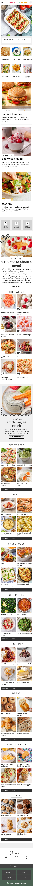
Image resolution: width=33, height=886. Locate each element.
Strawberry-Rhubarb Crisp (6, 378)
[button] (2, 2)
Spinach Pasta (22, 514)
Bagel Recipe (6, 713)
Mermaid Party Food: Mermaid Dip (24, 765)
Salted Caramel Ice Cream (8, 683)
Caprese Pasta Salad (6, 634)
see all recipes (8, 489)
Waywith (24, 883)
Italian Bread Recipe (22, 714)
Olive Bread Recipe (24, 734)
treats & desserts (27, 77)
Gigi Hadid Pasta (7, 357)
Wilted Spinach (6, 614)
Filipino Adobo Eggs (22, 485)
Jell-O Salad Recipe (24, 335)
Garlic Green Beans (24, 633)
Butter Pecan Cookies (6, 835)
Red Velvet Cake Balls (23, 313)
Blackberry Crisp (7, 664)
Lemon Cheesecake (24, 682)
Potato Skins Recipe (6, 485)
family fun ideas (16, 60)
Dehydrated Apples (24, 785)
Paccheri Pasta (6, 514)
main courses (27, 59)
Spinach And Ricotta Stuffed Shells (16, 40)
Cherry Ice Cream (13, 159)
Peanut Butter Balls (24, 664)
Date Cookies (6, 815)
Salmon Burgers (12, 114)
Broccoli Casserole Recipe (24, 564)
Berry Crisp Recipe (24, 357)
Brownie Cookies (23, 815)
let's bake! (5, 59)
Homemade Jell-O (7, 312)
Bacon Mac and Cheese (23, 585)
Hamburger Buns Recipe (7, 735)
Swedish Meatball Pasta (24, 534)
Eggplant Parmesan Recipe (7, 585)
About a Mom (18, 2)
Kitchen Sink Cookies (22, 835)
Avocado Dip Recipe (24, 465)
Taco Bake (4, 563)
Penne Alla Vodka (23, 377)
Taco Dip (7, 203)
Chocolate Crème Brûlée (7, 336)
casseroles (5, 76)
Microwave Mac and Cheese (7, 765)
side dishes (16, 76)
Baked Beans (22, 614)
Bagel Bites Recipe (8, 465)
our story (16, 286)
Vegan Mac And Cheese (6, 534)
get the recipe (16, 437)
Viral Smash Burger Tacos (8, 786)
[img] (6, 857)
